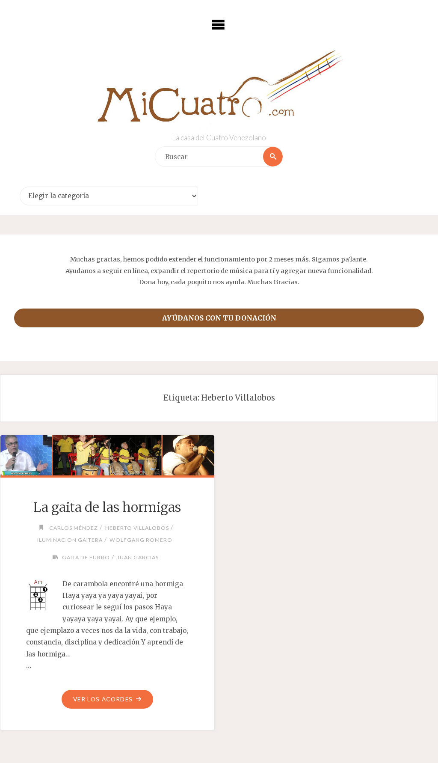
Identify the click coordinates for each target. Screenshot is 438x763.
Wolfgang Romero (141, 540)
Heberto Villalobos (137, 528)
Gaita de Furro (86, 557)
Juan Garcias (137, 557)
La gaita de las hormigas (107, 507)
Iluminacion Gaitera (70, 540)
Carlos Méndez (73, 528)
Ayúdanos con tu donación (219, 318)
